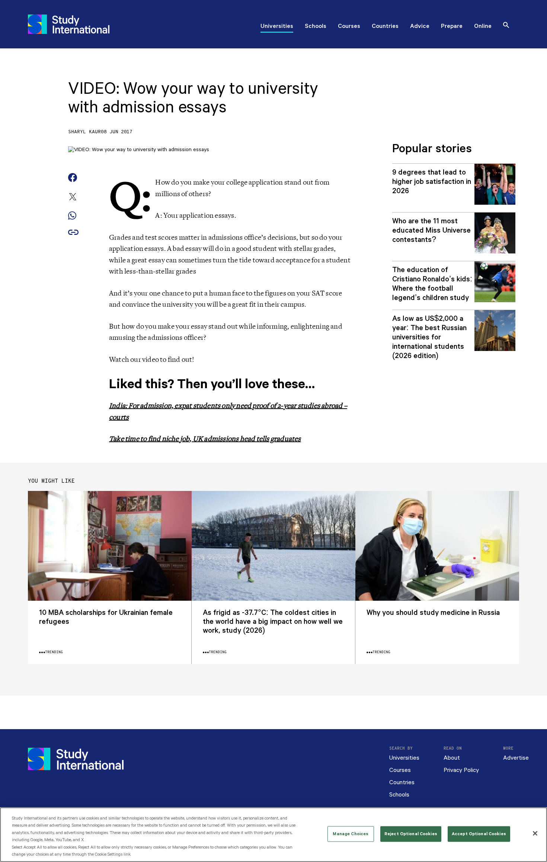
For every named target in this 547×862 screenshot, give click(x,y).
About (452, 758)
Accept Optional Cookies (479, 833)
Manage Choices (350, 833)
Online (483, 26)
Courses (349, 26)
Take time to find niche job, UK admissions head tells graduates (205, 438)
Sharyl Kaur (84, 132)
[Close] (535, 833)
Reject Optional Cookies (410, 833)
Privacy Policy (461, 770)
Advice (419, 26)
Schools (315, 26)
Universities (276, 26)
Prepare (452, 26)
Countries (385, 26)
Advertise (516, 758)
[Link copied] (73, 233)
